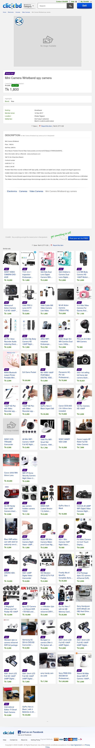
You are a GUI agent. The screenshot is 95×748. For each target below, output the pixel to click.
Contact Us (13, 740)
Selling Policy (35, 740)
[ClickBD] (8, 733)
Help (4, 740)
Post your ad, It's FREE (79, 238)
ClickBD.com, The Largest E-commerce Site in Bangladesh (12, 6)
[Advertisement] (47, 210)
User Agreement (76, 745)
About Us (24, 740)
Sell (84, 5)
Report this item (46, 126)
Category (28, 6)
